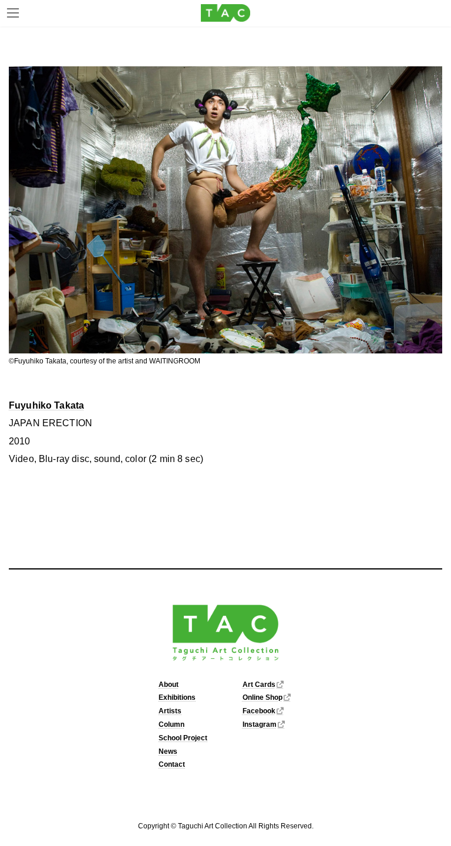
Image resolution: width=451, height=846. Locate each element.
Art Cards (259, 684)
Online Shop (262, 698)
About (169, 684)
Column (171, 724)
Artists (170, 711)
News (168, 751)
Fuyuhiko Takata (46, 405)
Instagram (260, 724)
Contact (172, 765)
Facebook (259, 711)
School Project (183, 738)
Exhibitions (177, 698)
